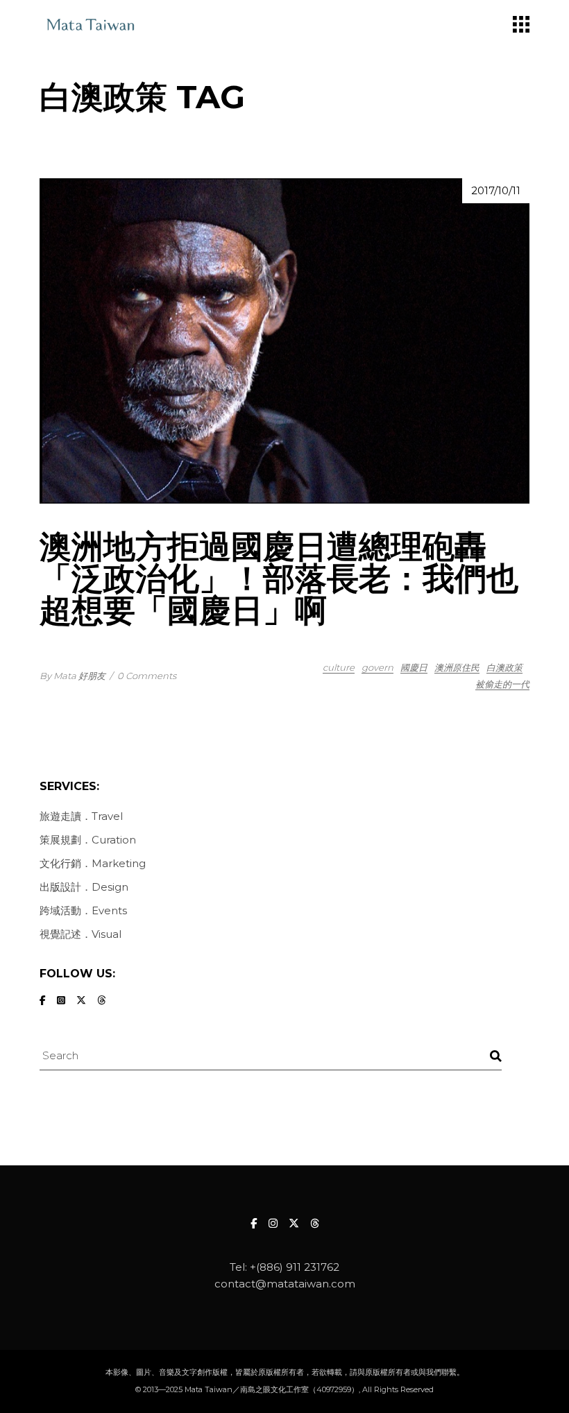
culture (339, 667)
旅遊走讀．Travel (81, 816)
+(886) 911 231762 (294, 1267)
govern (377, 667)
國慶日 (413, 667)
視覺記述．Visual (80, 934)
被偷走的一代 (502, 684)
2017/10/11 (495, 190)
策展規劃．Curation (88, 839)
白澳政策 (504, 667)
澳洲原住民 (456, 667)
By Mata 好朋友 (72, 675)
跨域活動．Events (83, 910)
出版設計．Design (84, 886)
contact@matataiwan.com (284, 1283)
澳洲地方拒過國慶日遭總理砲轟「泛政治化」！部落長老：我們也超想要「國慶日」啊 (279, 578)
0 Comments (146, 675)
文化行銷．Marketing (93, 863)
